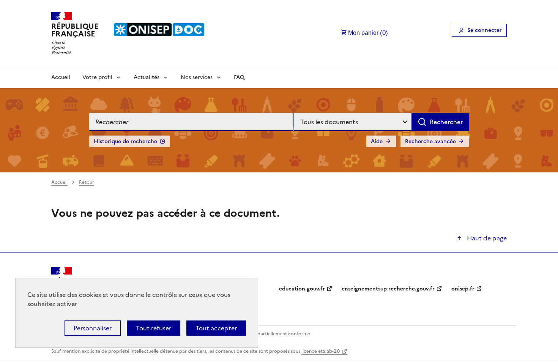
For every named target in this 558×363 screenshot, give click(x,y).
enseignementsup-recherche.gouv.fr (388, 289)
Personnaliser (93, 328)
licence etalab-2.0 (320, 351)
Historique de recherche (125, 141)
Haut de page (486, 238)
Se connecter (484, 30)
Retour (86, 182)
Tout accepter (216, 328)
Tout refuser (153, 328)
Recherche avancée (430, 141)
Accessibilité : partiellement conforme (268, 333)
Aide (377, 141)
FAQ (239, 77)
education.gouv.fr (302, 289)
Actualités (146, 77)
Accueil (60, 77)
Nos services (197, 77)
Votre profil (97, 77)
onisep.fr (462, 289)
